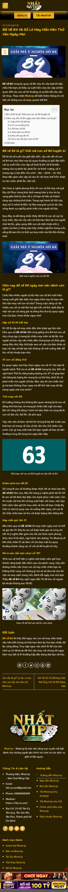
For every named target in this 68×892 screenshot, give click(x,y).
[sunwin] (34, 876)
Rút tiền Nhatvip (49, 786)
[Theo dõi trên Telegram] (22, 828)
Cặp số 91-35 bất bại (20, 121)
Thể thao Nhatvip (15, 862)
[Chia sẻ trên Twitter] (31, 665)
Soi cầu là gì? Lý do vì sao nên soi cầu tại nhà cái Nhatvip (16, 681)
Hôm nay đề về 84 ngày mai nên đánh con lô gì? (31, 118)
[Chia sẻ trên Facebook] (25, 665)
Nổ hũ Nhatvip (14, 867)
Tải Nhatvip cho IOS (51, 801)
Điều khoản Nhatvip (51, 816)
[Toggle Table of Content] (52, 109)
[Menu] (5, 5)
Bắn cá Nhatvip (14, 851)
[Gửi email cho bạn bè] (37, 665)
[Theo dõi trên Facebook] (5, 828)
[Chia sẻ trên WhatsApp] (19, 665)
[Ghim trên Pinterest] (42, 665)
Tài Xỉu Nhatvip (14, 856)
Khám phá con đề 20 (21, 132)
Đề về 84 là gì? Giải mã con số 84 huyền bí (28, 114)
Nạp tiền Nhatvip (49, 780)
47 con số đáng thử (20, 125)
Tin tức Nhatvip (10, 25)
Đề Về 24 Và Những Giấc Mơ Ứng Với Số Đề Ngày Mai (52, 681)
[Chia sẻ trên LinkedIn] (48, 665)
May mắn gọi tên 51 (20, 135)
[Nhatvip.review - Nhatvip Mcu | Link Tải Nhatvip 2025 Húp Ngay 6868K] (34, 5)
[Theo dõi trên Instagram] (11, 828)
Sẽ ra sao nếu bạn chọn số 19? (25, 138)
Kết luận (10, 142)
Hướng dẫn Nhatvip (51, 775)
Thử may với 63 (18, 128)
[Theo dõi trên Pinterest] (16, 828)
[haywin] (34, 885)
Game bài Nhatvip (16, 845)
